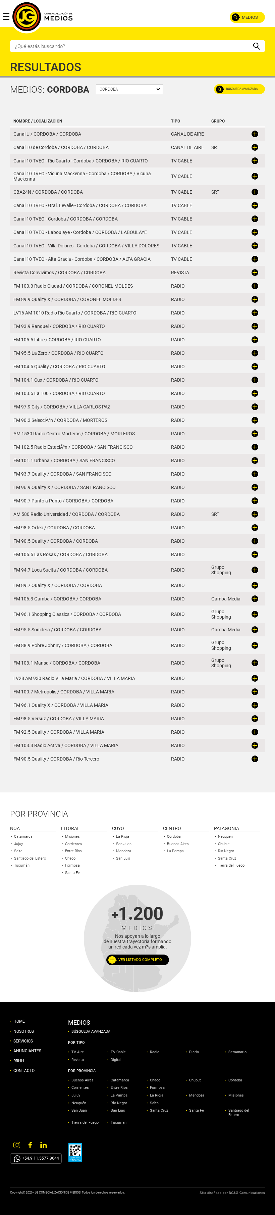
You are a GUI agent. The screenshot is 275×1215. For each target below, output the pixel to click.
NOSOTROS (23, 1031)
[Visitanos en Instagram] (16, 1145)
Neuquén (225, 836)
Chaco (70, 858)
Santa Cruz (227, 858)
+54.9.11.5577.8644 (40, 1158)
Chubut (224, 844)
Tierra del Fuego (231, 865)
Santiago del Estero (30, 858)
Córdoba (174, 836)
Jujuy (18, 844)
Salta (18, 851)
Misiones (72, 836)
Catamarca (23, 836)
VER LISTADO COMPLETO (140, 960)
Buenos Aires (178, 844)
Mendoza (123, 851)
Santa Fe (72, 873)
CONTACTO (24, 1070)
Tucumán (22, 865)
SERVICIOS (23, 1041)
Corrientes (73, 844)
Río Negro (226, 851)
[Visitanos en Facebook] (30, 1145)
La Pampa (175, 851)
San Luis (123, 858)
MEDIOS (250, 17)
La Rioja (122, 836)
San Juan (123, 844)
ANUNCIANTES (27, 1051)
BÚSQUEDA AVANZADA (242, 89)
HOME (19, 1021)
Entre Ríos (73, 851)
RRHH (18, 1061)
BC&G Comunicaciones (247, 1193)
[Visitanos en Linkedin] (43, 1145)
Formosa (72, 865)
